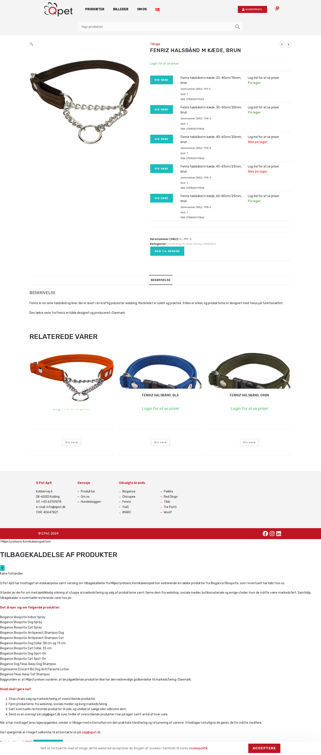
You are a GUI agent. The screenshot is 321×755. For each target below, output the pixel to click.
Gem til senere (167, 251)
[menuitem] (157, 9)
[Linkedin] (278, 533)
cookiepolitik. (198, 748)
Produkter (94, 9)
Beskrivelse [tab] (160, 280)
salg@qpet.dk (90, 732)
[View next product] (288, 45)
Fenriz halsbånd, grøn (249, 395)
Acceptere (264, 748)
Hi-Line (187, 243)
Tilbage (155, 44)
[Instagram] (272, 533)
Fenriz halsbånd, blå (160, 395)
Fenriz (197, 243)
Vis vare (162, 79)
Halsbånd (173, 243)
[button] (31, 44)
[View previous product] (282, 45)
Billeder (120, 9)
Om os (142, 9)
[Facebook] (265, 533)
